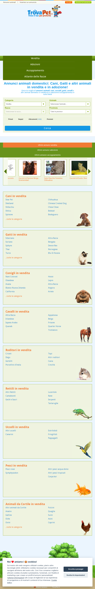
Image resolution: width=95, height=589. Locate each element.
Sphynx (9, 245)
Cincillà (51, 365)
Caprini (51, 522)
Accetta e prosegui (75, 569)
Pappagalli (53, 438)
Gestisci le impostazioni (76, 575)
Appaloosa (53, 315)
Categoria (9, 100)
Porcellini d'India (13, 365)
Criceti (9, 353)
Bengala (51, 242)
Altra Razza (53, 238)
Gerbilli (9, 361)
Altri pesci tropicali (56, 473)
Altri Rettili (11, 392)
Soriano (9, 242)
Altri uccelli (11, 430)
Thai (8, 249)
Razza (7, 108)
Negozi (20, 119)
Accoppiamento (35, 70)
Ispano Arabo (11, 322)
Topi (50, 353)
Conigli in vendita (18, 273)
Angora (51, 288)
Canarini (9, 434)
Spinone (9, 214)
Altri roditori (54, 357)
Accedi (68, 2)
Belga (50, 319)
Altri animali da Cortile (16, 507)
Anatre (9, 511)
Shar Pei (9, 199)
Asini (50, 519)
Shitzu (8, 211)
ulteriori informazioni (16, 578)
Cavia (50, 361)
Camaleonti (11, 396)
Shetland (9, 203)
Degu (8, 357)
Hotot (50, 276)
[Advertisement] (47, 37)
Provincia (53, 108)
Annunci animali (9, 2)
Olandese (10, 280)
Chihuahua (53, 199)
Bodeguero (53, 214)
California (10, 291)
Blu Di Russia (54, 253)
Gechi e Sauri (11, 399)
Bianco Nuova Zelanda (15, 288)
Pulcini (51, 507)
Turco (8, 253)
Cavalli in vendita (17, 311)
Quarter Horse (54, 326)
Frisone (51, 322)
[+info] (39, 119)
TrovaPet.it (56, 587)
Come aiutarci (41, 587)
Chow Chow (53, 207)
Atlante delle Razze (35, 76)
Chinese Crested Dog (57, 203)
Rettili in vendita (17, 388)
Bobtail (51, 211)
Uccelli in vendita (17, 427)
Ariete (51, 291)
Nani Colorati (12, 276)
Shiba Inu (10, 207)
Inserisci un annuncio (28, 2)
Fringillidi (52, 434)
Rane (50, 396)
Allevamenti (35, 119)
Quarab (9, 326)
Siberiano (10, 238)
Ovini (8, 522)
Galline (9, 515)
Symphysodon (12, 473)
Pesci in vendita (16, 465)
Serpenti (52, 399)
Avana (8, 284)
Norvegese (53, 249)
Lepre (50, 280)
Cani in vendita (16, 196)
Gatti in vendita (16, 234)
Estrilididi (52, 430)
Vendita (35, 58)
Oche (8, 519)
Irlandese (10, 319)
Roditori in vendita (18, 350)
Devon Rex (52, 245)
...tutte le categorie (14, 219)
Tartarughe (53, 403)
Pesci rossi (10, 469)
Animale (52, 100)
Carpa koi (52, 476)
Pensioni (50, 119)
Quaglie (51, 511)
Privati (10, 119)
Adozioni (35, 64)
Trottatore (52, 330)
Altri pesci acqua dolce (58, 469)
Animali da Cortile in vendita (25, 504)
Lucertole (52, 392)
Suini (50, 515)
